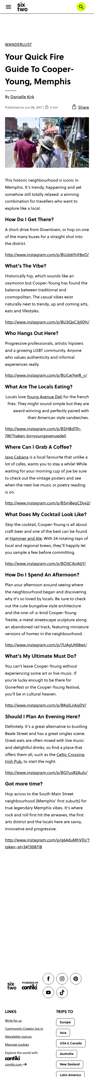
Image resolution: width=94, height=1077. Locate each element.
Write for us (13, 1020)
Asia (63, 1032)
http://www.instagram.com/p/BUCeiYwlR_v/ (46, 375)
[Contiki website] (30, 986)
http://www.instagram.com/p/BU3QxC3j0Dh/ (47, 322)
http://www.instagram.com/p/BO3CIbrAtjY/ (45, 563)
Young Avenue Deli (45, 397)
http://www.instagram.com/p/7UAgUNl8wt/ (46, 645)
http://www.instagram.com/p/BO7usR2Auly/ (46, 772)
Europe (65, 1022)
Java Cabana (17, 457)
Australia (66, 1053)
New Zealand (70, 1064)
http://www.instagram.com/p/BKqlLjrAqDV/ (45, 705)
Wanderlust (18, 44)
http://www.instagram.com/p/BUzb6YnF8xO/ (47, 254)
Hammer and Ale (26, 538)
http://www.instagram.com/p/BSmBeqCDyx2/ (48, 503)
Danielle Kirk (22, 97)
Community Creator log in (24, 1028)
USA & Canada (71, 1043)
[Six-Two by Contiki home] (22, 6)
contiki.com (14, 1064)
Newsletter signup (18, 1036)
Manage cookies (17, 1044)
